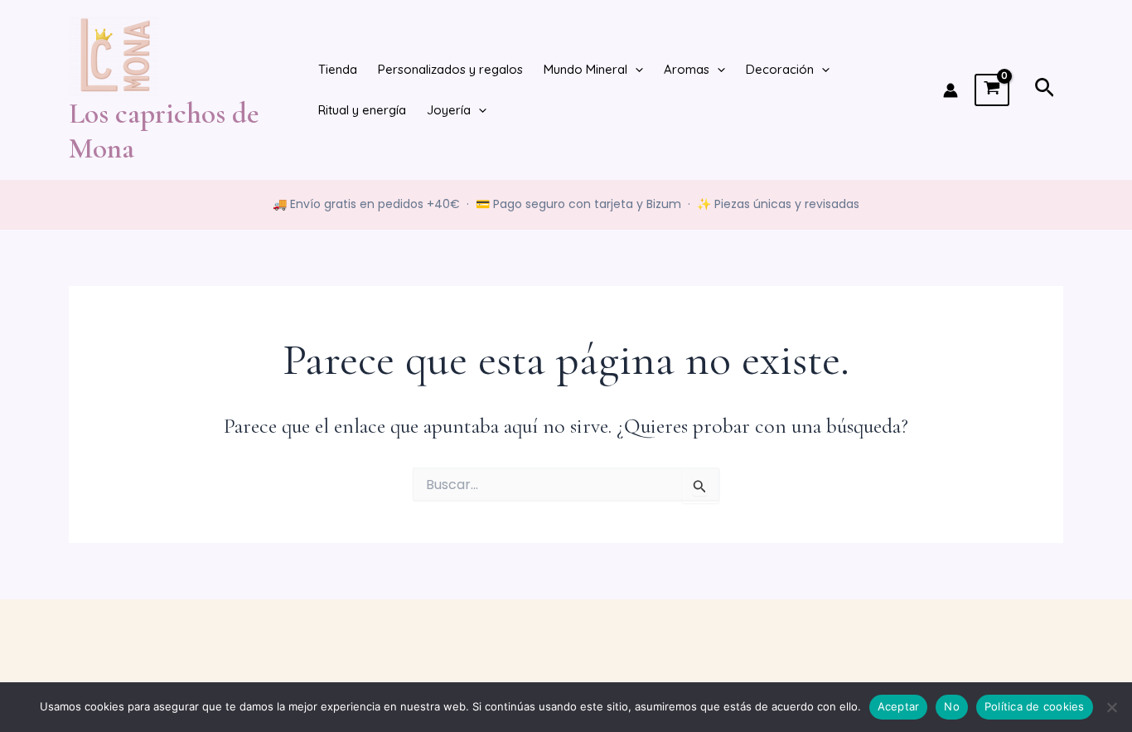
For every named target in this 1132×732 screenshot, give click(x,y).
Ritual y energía (362, 110)
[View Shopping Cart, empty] (992, 90)
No (952, 706)
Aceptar (899, 706)
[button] (635, 70)
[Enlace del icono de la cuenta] (950, 90)
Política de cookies (1034, 706)
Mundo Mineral (585, 69)
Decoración (780, 69)
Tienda (337, 69)
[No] (1111, 707)
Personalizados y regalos (450, 69)
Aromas (686, 69)
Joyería (449, 110)
